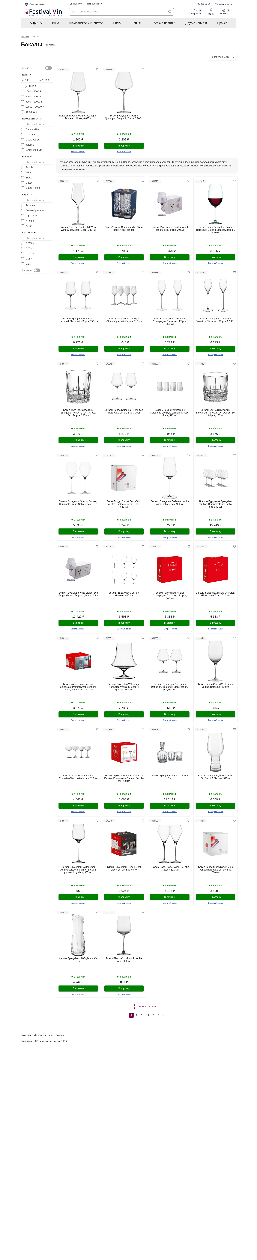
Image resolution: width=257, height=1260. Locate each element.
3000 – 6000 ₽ (33, 96)
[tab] (37, 68)
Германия (31, 215)
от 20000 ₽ (32, 112)
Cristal (29, 183)
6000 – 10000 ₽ (34, 102)
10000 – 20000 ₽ (35, 107)
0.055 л (30, 243)
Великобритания (35, 210)
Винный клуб (76, 4)
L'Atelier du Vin (34, 150)
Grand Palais (33, 188)
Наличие (27, 270)
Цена (25, 74)
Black (29, 178)
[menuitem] (36, 23)
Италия (30, 221)
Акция (25, 68)
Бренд (25, 156)
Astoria (29, 167)
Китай (29, 226)
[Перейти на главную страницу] (44, 11)
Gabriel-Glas (32, 129)
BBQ (28, 172)
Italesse (30, 145)
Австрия (30, 205)
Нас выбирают (94, 4)
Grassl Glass (33, 140)
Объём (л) (27, 232)
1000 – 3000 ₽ (33, 91)
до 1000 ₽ (31, 86)
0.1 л (28, 264)
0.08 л (29, 259)
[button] (222, 57)
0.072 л (30, 253)
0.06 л (29, 248)
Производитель (31, 118)
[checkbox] (48, 68)
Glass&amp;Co (34, 134)
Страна (26, 194)
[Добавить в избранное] (97, 69)
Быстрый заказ (78, 151)
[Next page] (163, 1015)
